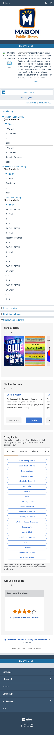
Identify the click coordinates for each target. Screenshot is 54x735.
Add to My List (26, 98)
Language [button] (7, 672)
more (35, 82)
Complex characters (27, 512)
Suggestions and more (13, 320)
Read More (13, 420)
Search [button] (6, 686)
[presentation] (14, 351)
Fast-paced (27, 547)
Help (5, 708)
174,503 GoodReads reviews (24, 617)
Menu (7, 3)
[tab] (11, 452)
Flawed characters (27, 507)
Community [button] (8, 694)
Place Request (28, 92)
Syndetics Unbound (12, 314)
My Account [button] (8, 701)
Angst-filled (27, 532)
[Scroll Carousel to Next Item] (11, 332)
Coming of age (27, 476)
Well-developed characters (27, 522)
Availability (8, 111)
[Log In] (45, 3)
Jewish (27, 491)
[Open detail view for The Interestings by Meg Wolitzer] (35, 351)
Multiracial (27, 486)
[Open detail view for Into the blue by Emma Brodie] (14, 351)
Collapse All (45, 103)
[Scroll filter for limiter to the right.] (48, 452)
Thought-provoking (27, 552)
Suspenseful (27, 527)
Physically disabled (27, 481)
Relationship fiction (27, 461)
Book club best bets (27, 466)
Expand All (31, 103)
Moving (27, 542)
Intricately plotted (27, 501)
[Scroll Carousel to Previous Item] (5, 332)
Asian (27, 496)
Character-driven (27, 557)
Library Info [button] (8, 679)
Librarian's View (10, 308)
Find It (34, 420)
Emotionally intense (27, 537)
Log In (50, 3)
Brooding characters (27, 517)
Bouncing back (27, 471)
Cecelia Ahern (14, 394)
